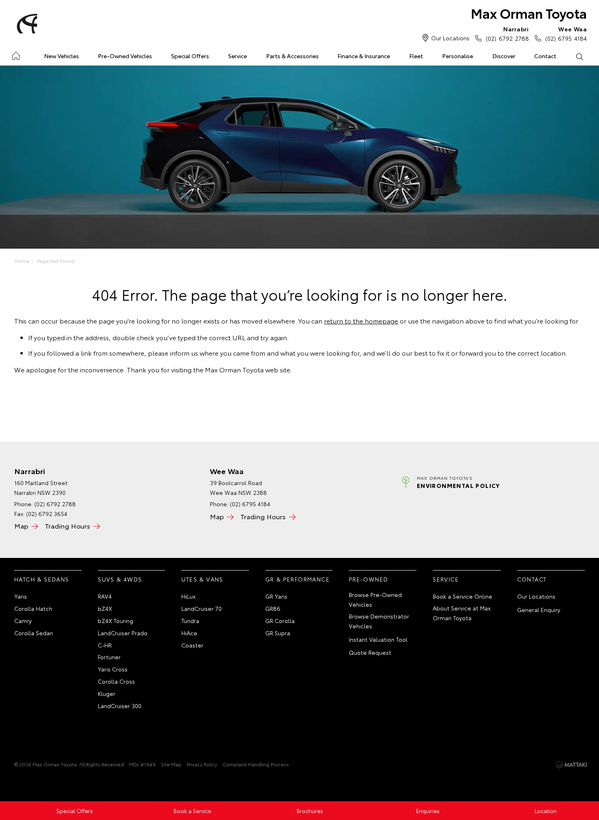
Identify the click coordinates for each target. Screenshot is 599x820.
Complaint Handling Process (255, 764)
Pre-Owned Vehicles (125, 56)
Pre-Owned (368, 579)
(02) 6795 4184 (566, 33)
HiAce (189, 633)
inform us (184, 352)
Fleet (416, 56)
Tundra (190, 621)
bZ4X (105, 608)
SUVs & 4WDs (120, 579)
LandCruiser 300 (119, 706)
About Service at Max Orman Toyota (462, 613)
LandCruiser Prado (123, 633)
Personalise (457, 56)
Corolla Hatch (33, 608)
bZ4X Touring (115, 621)
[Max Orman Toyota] (25, 23)
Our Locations (450, 38)
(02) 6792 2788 (507, 33)
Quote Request (370, 652)
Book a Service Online (462, 596)
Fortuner (109, 657)
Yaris (20, 596)
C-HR (105, 645)
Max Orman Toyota (529, 13)
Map (21, 525)
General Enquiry (538, 610)
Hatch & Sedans (41, 579)
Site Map (171, 764)
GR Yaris (276, 596)
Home (15, 54)
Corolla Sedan (33, 633)
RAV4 (105, 596)
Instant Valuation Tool (378, 639)
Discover (503, 56)
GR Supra (277, 633)
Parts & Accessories (292, 56)
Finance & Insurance (363, 56)
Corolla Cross (116, 681)
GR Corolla (280, 621)
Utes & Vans (202, 579)
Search (579, 56)
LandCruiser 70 (201, 608)
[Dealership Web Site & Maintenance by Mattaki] (571, 764)
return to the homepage (361, 320)
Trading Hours (67, 525)
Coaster (192, 645)
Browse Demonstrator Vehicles (379, 621)
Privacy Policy (202, 764)
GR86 (272, 608)
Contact (545, 56)
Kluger (106, 693)
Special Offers (190, 56)
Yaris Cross (113, 669)
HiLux (188, 596)
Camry (23, 621)
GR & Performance (297, 579)
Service (237, 56)
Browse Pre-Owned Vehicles (375, 599)
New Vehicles (61, 56)
